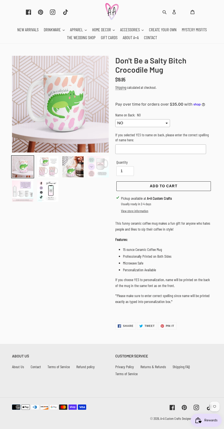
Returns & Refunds (153, 366)
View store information (134, 211)
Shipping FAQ (181, 366)
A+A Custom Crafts (170, 418)
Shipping (120, 87)
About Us (18, 366)
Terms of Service (58, 366)
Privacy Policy (124, 366)
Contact (36, 366)
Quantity (122, 162)
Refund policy (85, 366)
